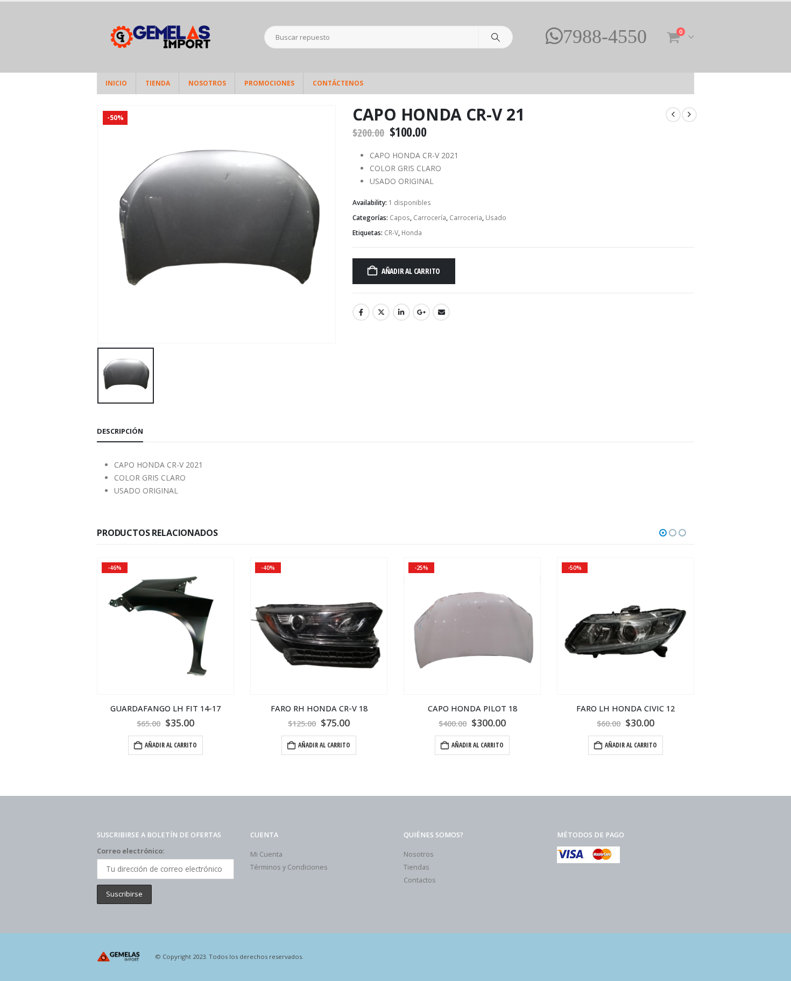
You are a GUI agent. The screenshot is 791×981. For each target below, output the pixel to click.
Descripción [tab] (120, 431)
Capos (400, 217)
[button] (663, 532)
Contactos (420, 880)
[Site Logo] (164, 37)
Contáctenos (338, 83)
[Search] (495, 37)
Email (441, 312)
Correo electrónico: (131, 851)
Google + (421, 312)
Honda (411, 232)
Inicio (116, 83)
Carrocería (429, 217)
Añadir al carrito (411, 271)
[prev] (673, 114)
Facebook (361, 312)
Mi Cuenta (266, 854)
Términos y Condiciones (289, 867)
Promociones (269, 83)
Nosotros (207, 83)
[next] (689, 114)
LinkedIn (401, 312)
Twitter (381, 312)
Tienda (157, 83)
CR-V (391, 232)
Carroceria (465, 217)
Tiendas (416, 867)
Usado (495, 217)
